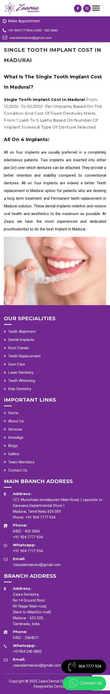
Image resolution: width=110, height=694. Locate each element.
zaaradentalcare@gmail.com (37, 564)
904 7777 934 (90, 666)
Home (13, 413)
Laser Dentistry (21, 372)
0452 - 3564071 (26, 637)
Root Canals (18, 348)
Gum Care (16, 364)
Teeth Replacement (24, 356)
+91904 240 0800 (27, 651)
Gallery (13, 454)
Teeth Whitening (21, 380)
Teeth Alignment (22, 331)
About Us (16, 421)
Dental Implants (21, 339)
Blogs (13, 445)
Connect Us (91, 683)
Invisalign (16, 437)
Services (15, 429)
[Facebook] (78, 8)
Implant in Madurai (70, 229)
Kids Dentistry (19, 389)
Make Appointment (24, 21)
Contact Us (17, 470)
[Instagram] (87, 8)
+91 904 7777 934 (40, 517)
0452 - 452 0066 (26, 531)
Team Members (21, 462)
